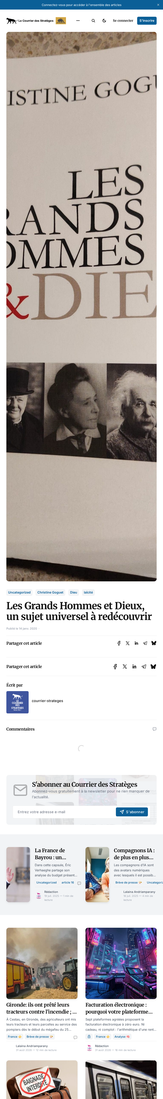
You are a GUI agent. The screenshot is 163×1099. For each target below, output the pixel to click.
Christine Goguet (50, 592)
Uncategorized (19, 592)
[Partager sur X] (127, 643)
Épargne (74, 61)
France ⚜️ (15, 1036)
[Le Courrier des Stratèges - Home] (36, 21)
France (73, 45)
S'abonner (135, 812)
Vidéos (73, 69)
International (77, 37)
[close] (158, 5)
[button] (93, 20)
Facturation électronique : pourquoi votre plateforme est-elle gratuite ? (116, 1012)
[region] (77, 20)
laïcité (88, 592)
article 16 (68, 882)
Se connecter (123, 21)
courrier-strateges (47, 701)
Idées (72, 53)
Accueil (73, 30)
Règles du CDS (78, 76)
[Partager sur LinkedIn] (136, 643)
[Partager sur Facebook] (119, 643)
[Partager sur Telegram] (145, 643)
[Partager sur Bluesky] (153, 643)
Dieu (73, 592)
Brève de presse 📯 (128, 882)
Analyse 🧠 (122, 1036)
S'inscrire (147, 21)
